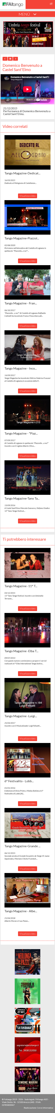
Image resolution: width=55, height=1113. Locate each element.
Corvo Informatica (45, 1107)
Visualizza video (28, 195)
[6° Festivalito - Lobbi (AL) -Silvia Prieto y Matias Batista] (27, 760)
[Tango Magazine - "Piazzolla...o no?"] (27, 412)
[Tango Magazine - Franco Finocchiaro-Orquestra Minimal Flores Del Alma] (27, 282)
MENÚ (25, 14)
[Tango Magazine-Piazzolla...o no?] (27, 217)
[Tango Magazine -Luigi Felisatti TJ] (27, 695)
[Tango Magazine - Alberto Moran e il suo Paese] (27, 890)
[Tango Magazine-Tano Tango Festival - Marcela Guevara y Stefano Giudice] (27, 477)
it (51, 3)
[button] (27, 152)
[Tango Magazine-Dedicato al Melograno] (27, 152)
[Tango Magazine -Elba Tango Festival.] (27, 630)
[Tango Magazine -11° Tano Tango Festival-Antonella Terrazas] (27, 565)
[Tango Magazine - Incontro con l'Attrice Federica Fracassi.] (27, 347)
